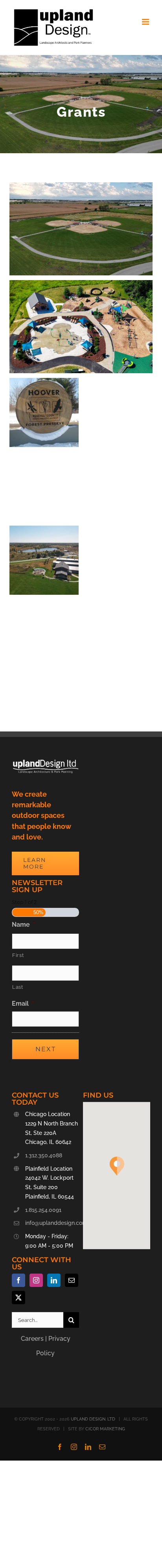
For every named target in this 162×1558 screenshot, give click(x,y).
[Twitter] (18, 1297)
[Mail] (71, 1280)
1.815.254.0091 (43, 1210)
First (18, 955)
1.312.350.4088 (43, 1155)
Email (23, 1003)
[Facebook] (18, 1280)
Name (23, 924)
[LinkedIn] (54, 1280)
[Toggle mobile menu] (146, 22)
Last (17, 987)
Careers (32, 1338)
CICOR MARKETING (105, 1429)
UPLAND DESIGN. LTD (93, 1419)
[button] (117, 1166)
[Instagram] (36, 1280)
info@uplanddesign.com (52, 1223)
